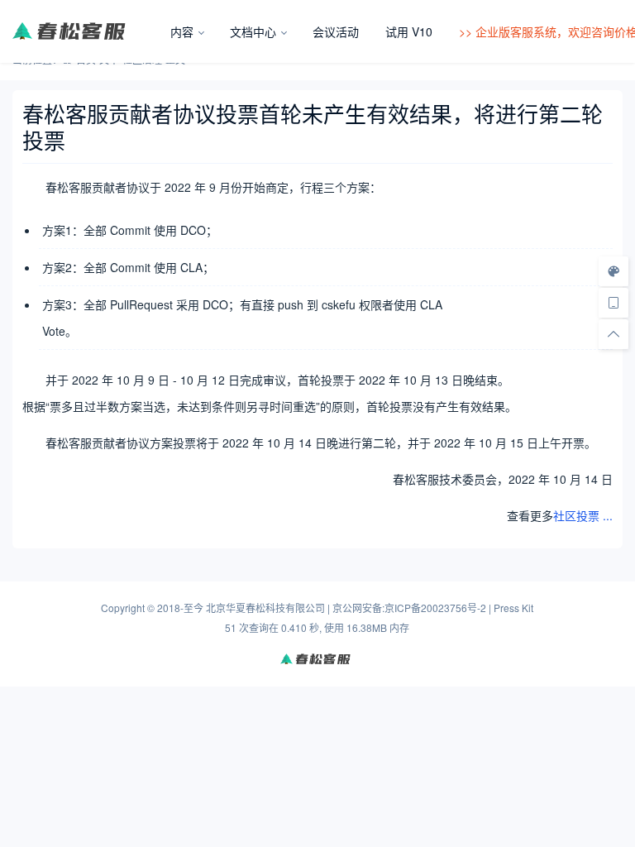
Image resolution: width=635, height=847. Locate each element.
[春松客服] (84, 31)
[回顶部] (613, 334)
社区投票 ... (583, 515)
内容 (181, 31)
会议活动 (336, 31)
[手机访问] (613, 303)
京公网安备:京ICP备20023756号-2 (409, 608)
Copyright (123, 608)
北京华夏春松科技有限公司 (265, 608)
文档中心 (253, 31)
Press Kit (513, 608)
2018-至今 (180, 608)
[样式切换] (613, 271)
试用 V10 (408, 31)
